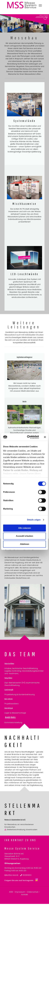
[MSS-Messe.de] (21, 7)
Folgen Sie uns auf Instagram (19, 880)
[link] (24, 104)
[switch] (42, 492)
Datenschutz (32, 892)
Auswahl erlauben (24, 536)
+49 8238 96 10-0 (26, 875)
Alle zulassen (24, 528)
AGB (11, 892)
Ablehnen (24, 544)
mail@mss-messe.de (12, 875)
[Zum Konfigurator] (24, 258)
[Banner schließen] (45, 437)
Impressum (20, 892)
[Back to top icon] (43, 977)
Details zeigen (34, 520)
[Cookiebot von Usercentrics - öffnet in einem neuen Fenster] (29, 437)
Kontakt (24, 894)
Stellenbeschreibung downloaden (21, 829)
